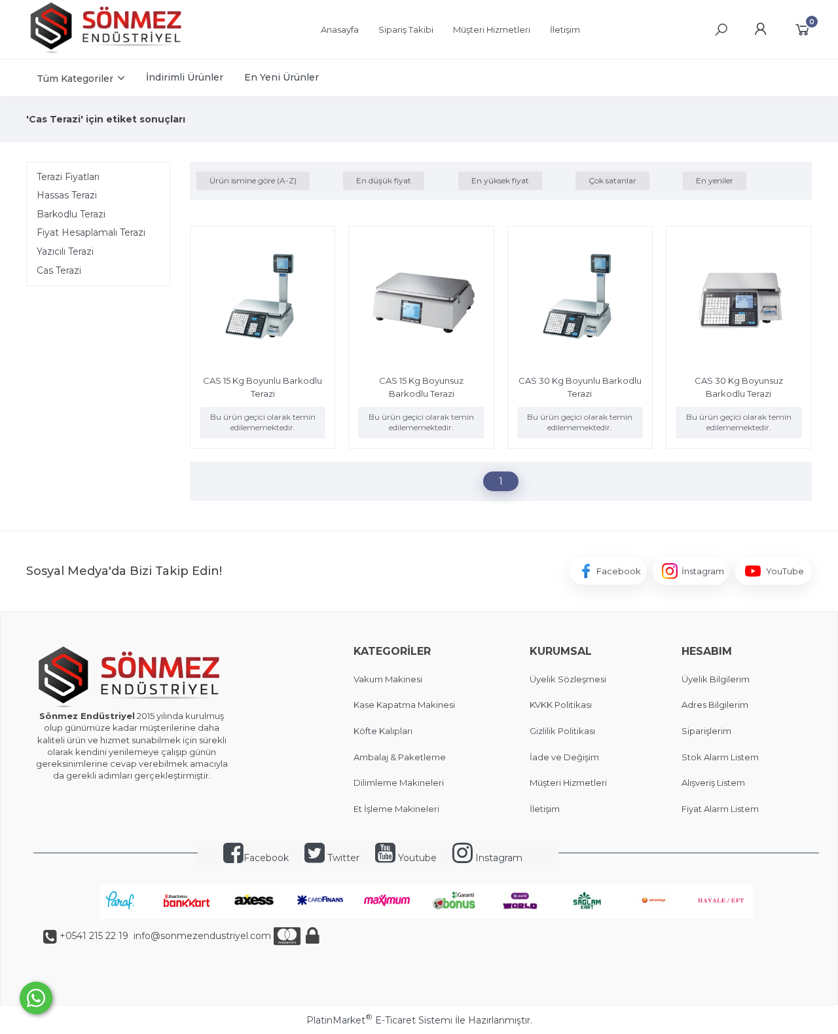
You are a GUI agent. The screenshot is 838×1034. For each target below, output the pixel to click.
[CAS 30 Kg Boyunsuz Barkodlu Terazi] (738, 300)
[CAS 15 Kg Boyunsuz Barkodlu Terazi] (421, 300)
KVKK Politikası (561, 704)
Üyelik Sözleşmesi (568, 679)
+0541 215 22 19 (94, 936)
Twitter (342, 858)
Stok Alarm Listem (720, 757)
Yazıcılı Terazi (65, 251)
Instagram (497, 858)
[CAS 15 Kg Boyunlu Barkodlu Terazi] (262, 300)
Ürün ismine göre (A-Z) (253, 180)
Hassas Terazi (67, 195)
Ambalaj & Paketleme (400, 757)
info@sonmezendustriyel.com (201, 936)
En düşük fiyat (383, 180)
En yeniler (714, 180)
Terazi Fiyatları (68, 177)
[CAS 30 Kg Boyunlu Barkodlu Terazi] (580, 300)
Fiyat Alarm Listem (720, 808)
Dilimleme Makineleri (399, 782)
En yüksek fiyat (500, 180)
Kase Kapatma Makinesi (404, 704)
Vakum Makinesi (388, 679)
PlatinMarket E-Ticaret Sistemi (379, 1020)
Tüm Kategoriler (75, 78)
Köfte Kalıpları (383, 731)
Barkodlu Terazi (71, 214)
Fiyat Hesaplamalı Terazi (91, 232)
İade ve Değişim (564, 757)
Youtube (416, 858)
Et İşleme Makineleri (396, 808)
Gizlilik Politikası (562, 731)
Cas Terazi (59, 270)
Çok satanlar (612, 180)
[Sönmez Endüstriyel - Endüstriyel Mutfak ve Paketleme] (108, 52)
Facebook (266, 858)
